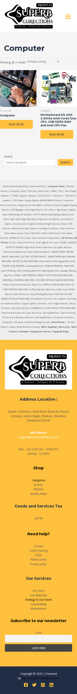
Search (8, 156)
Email (39, 632)
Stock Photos (58, 322)
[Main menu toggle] (68, 17)
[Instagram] (43, 685)
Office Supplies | (50, 327)
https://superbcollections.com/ (40, 678)
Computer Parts (56, 186)
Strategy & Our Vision (38, 599)
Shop (38, 468)
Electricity (64, 327)
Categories (38, 480)
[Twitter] (34, 685)
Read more (16, 124)
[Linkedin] (51, 685)
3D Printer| (68, 238)
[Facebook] (26, 685)
